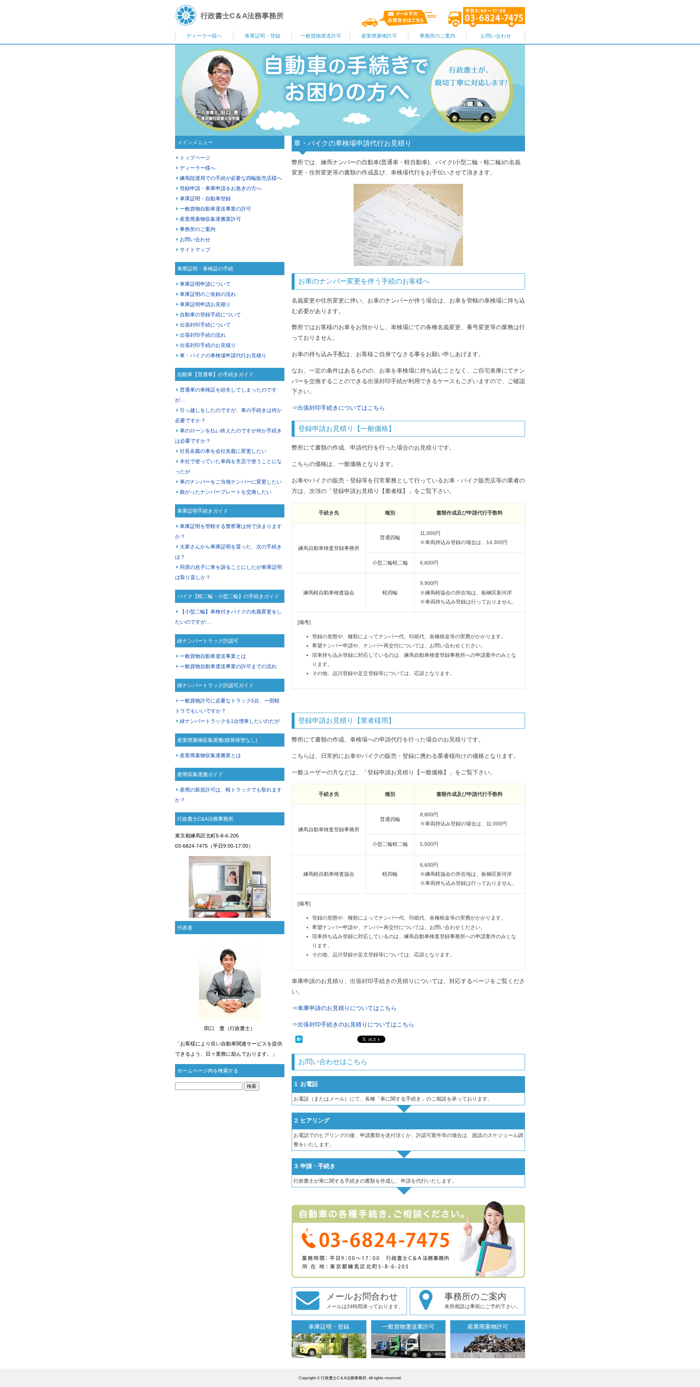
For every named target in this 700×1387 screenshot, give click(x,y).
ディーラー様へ (204, 36)
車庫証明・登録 (262, 36)
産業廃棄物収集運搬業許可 (210, 219)
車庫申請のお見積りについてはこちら (347, 1008)
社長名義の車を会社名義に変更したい (223, 451)
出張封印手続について (205, 325)
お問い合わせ (496, 36)
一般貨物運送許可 (320, 36)
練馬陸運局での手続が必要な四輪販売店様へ (231, 178)
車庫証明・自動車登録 (205, 198)
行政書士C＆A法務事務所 (242, 16)
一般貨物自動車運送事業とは (213, 656)
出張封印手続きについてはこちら (341, 408)
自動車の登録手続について (210, 314)
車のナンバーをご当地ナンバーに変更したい (231, 482)
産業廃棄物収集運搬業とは (210, 755)
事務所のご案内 (437, 36)
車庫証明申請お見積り (205, 304)
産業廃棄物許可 (379, 36)
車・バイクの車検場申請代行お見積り (353, 143)
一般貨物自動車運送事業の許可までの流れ (228, 666)
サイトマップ (195, 250)
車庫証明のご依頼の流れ (208, 294)
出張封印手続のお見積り (208, 345)
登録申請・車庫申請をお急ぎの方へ (220, 188)
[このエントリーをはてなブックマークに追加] (299, 1041)
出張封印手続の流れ (203, 335)
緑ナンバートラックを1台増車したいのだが (230, 721)
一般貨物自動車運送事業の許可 (215, 209)
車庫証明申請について (205, 284)
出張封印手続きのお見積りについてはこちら (356, 1024)
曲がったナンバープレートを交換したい (226, 492)
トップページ (195, 158)
